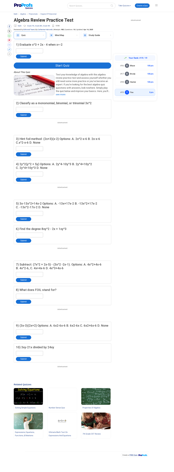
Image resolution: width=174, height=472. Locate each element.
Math (20, 26)
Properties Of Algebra (91, 408)
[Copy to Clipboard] (10, 49)
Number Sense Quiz (57, 408)
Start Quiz (62, 65)
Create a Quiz (142, 6)
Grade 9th (46, 26)
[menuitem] (124, 6)
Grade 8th (38, 26)
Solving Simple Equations (25, 408)
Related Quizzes (22, 384)
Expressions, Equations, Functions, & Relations (25, 434)
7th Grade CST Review (92, 434)
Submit (23, 56)
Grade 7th (30, 26)
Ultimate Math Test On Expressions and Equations (60, 434)
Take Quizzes (124, 6)
